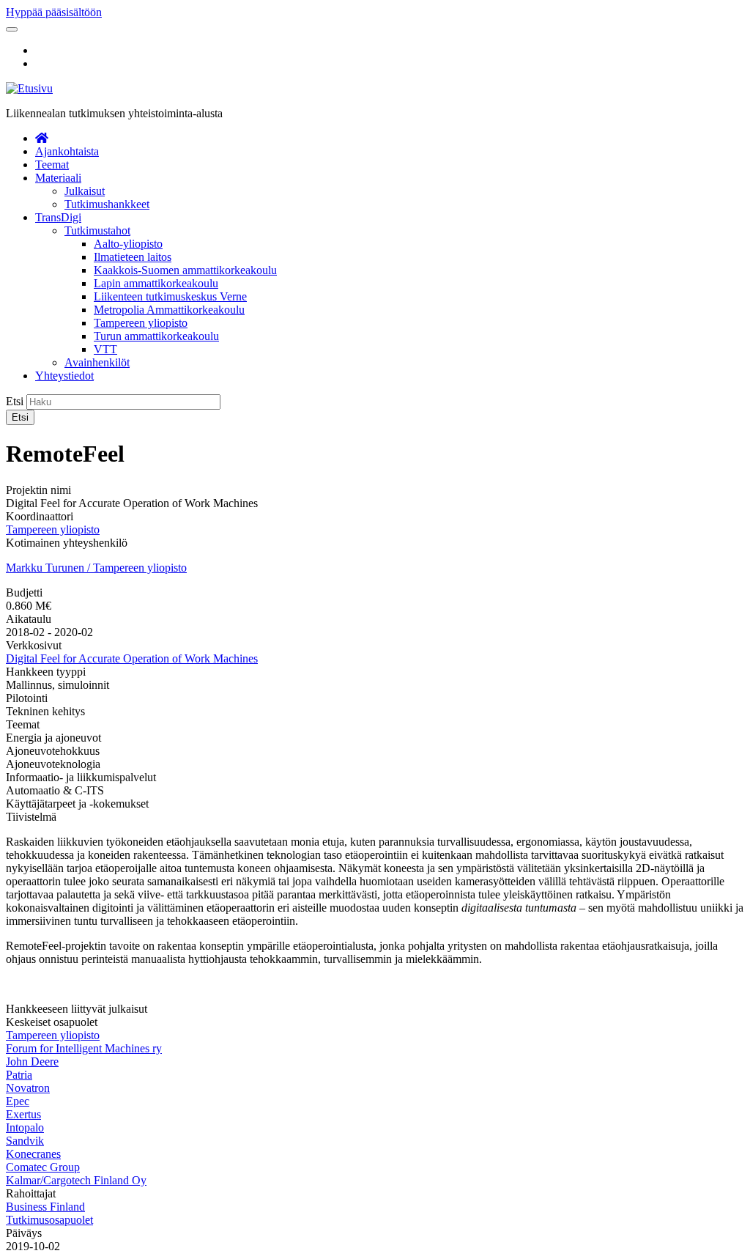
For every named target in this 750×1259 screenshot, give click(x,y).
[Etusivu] (29, 88)
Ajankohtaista (67, 151)
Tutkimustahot (97, 230)
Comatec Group (43, 1167)
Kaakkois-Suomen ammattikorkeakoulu (185, 270)
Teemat (52, 164)
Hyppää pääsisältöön (54, 12)
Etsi (14, 401)
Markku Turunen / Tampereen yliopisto (96, 567)
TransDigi (58, 217)
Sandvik (25, 1140)
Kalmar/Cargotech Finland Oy (76, 1180)
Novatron (28, 1088)
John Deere (32, 1061)
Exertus (23, 1114)
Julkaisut (84, 191)
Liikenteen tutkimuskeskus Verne (170, 296)
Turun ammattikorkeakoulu (156, 336)
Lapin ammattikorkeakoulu (156, 283)
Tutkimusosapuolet (49, 1220)
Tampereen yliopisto (141, 323)
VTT (105, 349)
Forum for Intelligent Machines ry (84, 1048)
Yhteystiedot (64, 375)
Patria (19, 1074)
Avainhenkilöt (97, 362)
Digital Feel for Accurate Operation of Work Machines (132, 658)
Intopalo (25, 1127)
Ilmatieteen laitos (132, 257)
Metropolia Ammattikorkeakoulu (169, 309)
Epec (17, 1101)
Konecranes (33, 1154)
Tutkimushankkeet (106, 204)
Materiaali (58, 177)
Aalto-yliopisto (128, 243)
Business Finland (45, 1206)
